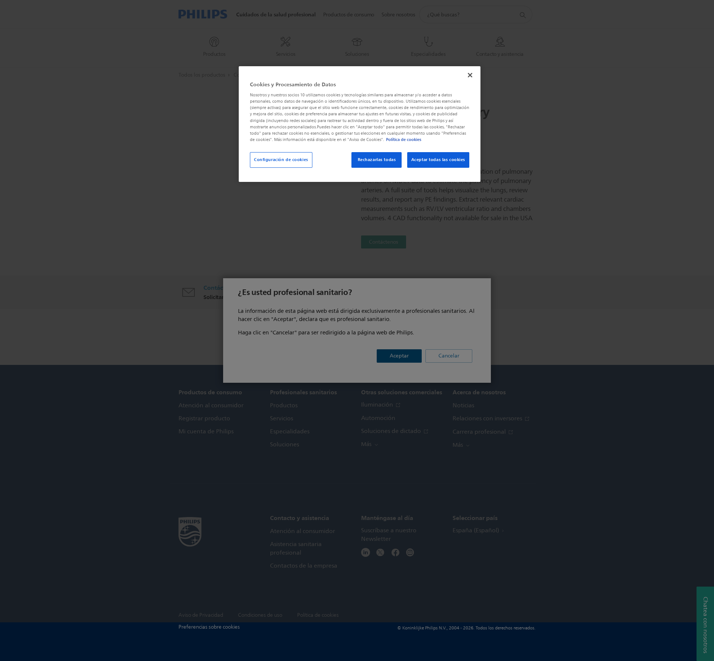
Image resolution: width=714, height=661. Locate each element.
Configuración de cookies (281, 159)
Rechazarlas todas (377, 159)
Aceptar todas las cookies (438, 159)
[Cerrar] (470, 75)
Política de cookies (403, 139)
